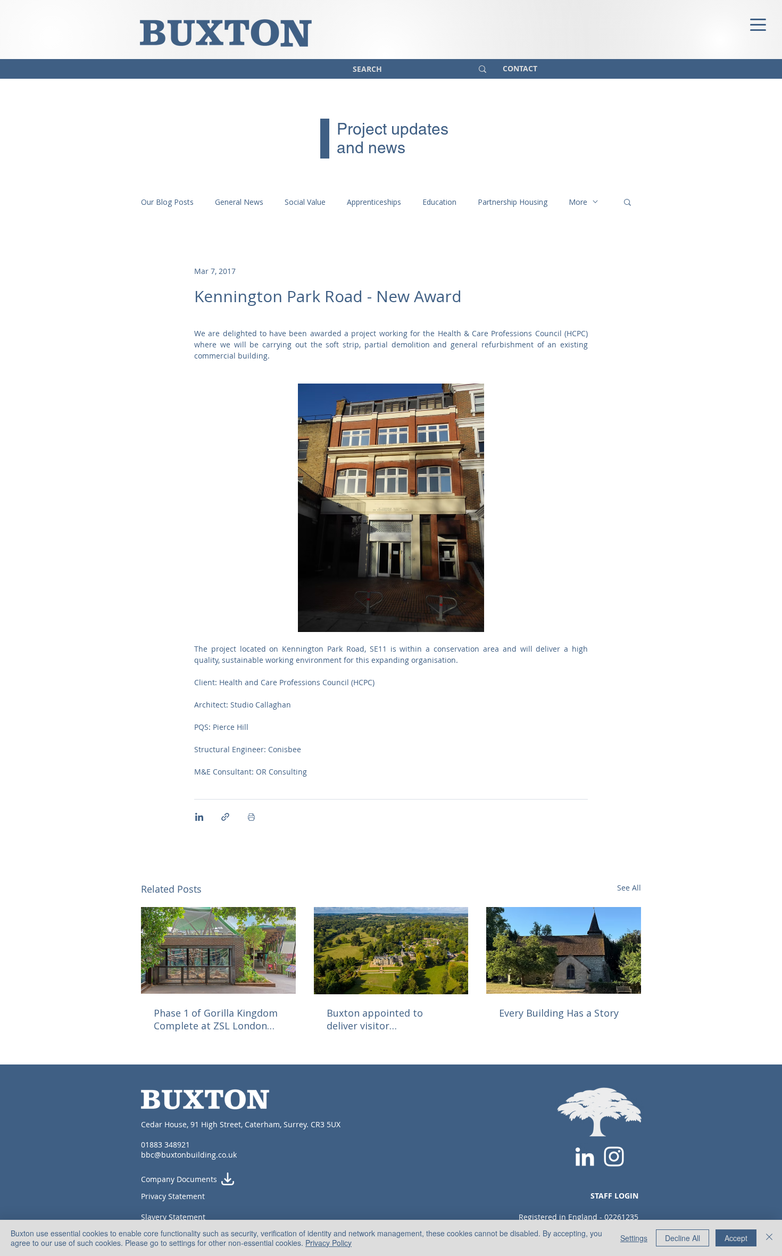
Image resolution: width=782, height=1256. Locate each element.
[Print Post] (251, 817)
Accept (736, 1238)
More (578, 201)
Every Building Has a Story (559, 1013)
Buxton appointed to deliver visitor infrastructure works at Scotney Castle (381, 1019)
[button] (627, 201)
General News (239, 201)
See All (629, 888)
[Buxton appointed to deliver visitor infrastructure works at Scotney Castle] (391, 950)
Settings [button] (633, 1238)
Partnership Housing (512, 201)
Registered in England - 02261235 (578, 1217)
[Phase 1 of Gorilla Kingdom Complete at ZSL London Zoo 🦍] (218, 950)
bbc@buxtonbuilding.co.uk (189, 1155)
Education (439, 201)
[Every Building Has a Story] (563, 950)
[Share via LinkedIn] (199, 817)
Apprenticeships (374, 201)
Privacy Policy (328, 1242)
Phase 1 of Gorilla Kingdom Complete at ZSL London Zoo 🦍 (216, 1019)
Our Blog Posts (167, 201)
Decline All (682, 1238)
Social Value (305, 201)
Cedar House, (165, 1124)
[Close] (769, 1237)
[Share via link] (225, 817)
